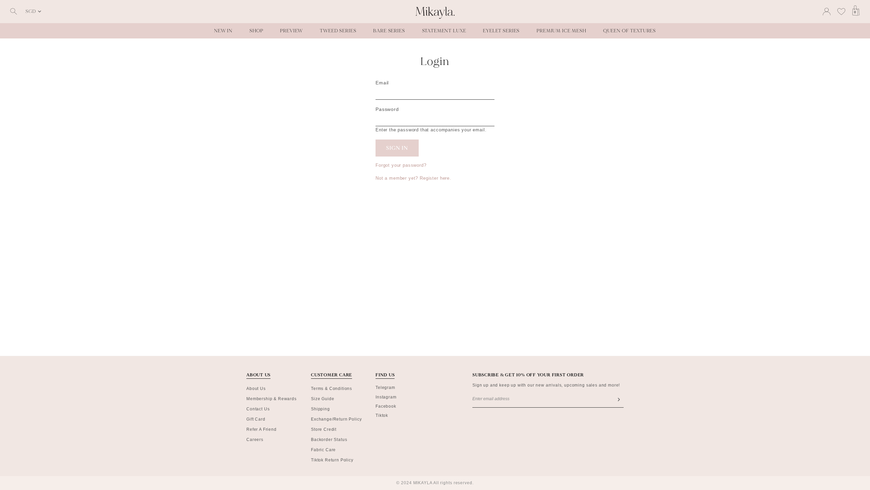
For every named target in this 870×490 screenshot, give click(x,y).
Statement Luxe (444, 31)
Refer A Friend (261, 429)
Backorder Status (329, 439)
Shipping (320, 409)
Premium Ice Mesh (561, 31)
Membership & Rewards (271, 398)
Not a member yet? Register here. (413, 178)
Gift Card (255, 419)
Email (382, 82)
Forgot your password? (401, 165)
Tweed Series (338, 31)
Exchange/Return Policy (336, 419)
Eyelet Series (501, 31)
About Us (256, 388)
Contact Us (257, 409)
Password (387, 109)
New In (223, 31)
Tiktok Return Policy (332, 460)
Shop (256, 31)
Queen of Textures (629, 31)
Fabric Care (323, 449)
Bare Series (389, 31)
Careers (254, 439)
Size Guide (322, 398)
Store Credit (323, 429)
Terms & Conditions (331, 388)
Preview (291, 31)
